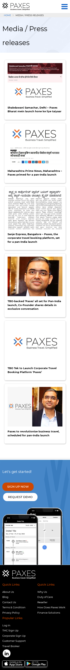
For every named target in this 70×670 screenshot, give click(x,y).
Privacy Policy (11, 612)
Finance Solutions (48, 612)
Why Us (42, 591)
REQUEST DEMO (20, 497)
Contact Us (9, 602)
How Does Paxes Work (51, 607)
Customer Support (14, 640)
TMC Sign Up (10, 630)
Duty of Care (45, 596)
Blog (5, 596)
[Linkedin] (6, 653)
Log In (6, 625)
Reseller (42, 602)
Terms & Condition (13, 607)
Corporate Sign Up (14, 635)
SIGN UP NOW (18, 486)
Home (7, 15)
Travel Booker (11, 646)
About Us (8, 591)
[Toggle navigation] (64, 6)
